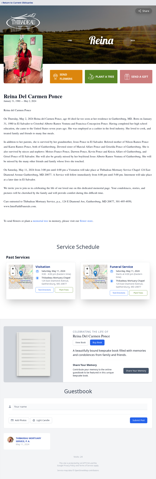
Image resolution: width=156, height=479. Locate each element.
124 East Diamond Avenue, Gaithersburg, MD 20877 (55, 282)
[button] (21, 274)
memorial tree (40, 221)
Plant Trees (64, 290)
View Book (80, 342)
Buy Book (97, 342)
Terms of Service (86, 465)
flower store (86, 221)
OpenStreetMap (81, 470)
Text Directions (44, 290)
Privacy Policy (69, 465)
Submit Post (139, 420)
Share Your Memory (136, 370)
